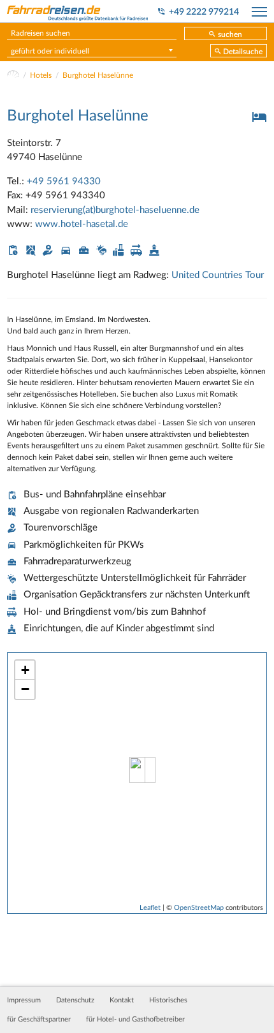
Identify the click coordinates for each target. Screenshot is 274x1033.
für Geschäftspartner (39, 1019)
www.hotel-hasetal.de (81, 224)
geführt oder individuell (50, 51)
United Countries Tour (217, 275)
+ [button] (25, 670)
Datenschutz (75, 1000)
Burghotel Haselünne (97, 75)
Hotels (41, 75)
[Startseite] (13, 75)
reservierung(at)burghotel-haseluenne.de (115, 210)
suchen (230, 34)
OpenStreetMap (199, 907)
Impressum (24, 1000)
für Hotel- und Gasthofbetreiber (135, 1019)
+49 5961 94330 (64, 181)
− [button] (25, 689)
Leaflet (150, 907)
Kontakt (122, 1000)
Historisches (168, 1000)
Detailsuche (243, 51)
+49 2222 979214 (204, 12)
